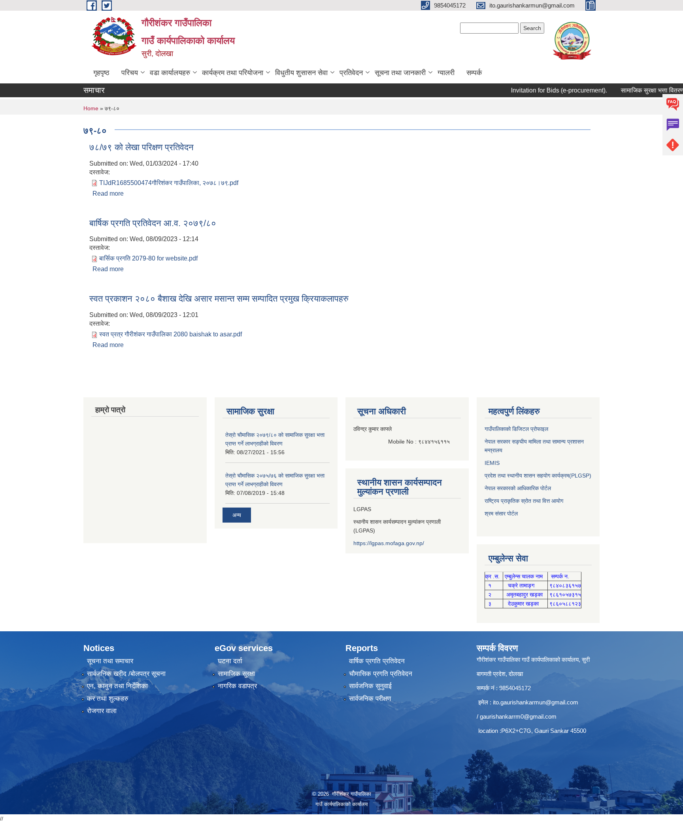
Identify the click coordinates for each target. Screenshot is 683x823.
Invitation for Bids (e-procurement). (541, 90)
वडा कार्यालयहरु (170, 73)
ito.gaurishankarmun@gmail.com (535, 702)
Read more (108, 193)
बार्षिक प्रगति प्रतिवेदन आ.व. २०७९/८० (152, 223)
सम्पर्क (474, 73)
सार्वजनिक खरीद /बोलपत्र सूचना (126, 674)
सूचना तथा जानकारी (400, 73)
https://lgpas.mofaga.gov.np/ (388, 543)
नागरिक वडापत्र (237, 686)
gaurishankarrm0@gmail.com (518, 716)
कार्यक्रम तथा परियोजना (232, 73)
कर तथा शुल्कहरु (107, 698)
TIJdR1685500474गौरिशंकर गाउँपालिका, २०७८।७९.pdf (168, 182)
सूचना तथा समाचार (110, 661)
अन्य (236, 515)
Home (90, 108)
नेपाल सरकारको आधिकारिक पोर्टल (518, 488)
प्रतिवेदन (351, 73)
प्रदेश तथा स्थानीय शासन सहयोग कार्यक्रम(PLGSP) (538, 475)
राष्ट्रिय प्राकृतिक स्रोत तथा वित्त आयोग (524, 501)
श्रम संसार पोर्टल (501, 513)
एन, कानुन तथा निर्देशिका (117, 686)
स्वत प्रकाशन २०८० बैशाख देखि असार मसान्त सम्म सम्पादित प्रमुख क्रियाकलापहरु (219, 299)
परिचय (129, 73)
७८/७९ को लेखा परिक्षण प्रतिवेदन (141, 147)
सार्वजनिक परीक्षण (370, 698)
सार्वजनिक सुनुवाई (370, 686)
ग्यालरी (446, 73)
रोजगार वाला (102, 711)
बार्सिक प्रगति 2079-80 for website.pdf (148, 258)
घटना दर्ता (230, 661)
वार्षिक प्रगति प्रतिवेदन (377, 661)
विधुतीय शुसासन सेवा (301, 73)
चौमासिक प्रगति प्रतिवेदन (380, 674)
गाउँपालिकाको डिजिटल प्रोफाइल (516, 429)
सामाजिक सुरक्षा (236, 674)
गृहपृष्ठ (101, 73)
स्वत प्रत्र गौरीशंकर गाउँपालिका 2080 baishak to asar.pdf (170, 334)
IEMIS (492, 463)
